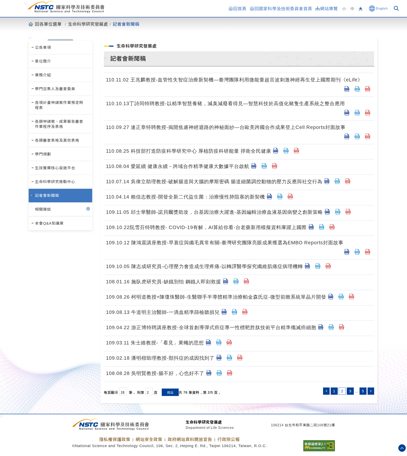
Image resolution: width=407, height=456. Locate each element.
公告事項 (43, 47)
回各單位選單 (48, 24)
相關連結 (43, 209)
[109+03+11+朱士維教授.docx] (208, 342)
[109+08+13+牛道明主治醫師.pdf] (245, 312)
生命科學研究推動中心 (55, 182)
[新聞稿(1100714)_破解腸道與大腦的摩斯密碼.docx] (327, 181)
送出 (170, 392)
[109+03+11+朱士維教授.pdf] (229, 342)
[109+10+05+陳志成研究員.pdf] (328, 266)
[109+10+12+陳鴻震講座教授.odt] (357, 252)
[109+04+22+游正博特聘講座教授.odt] (331, 327)
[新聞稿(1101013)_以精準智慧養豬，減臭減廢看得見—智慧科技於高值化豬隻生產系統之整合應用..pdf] (367, 112)
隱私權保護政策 (114, 439)
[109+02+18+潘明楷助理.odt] (229, 357)
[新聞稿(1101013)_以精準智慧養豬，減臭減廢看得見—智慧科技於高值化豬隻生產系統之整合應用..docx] (347, 112)
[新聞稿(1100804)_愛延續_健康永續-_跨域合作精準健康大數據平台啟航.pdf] (274, 166)
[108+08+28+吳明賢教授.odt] (219, 373)
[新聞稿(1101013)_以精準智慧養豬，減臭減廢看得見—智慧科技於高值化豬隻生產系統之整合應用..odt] (357, 112)
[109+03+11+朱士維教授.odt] (219, 342)
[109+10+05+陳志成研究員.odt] (318, 266)
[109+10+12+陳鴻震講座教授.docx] (347, 252)
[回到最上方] (402, 448)
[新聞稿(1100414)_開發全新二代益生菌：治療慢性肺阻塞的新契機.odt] (280, 196)
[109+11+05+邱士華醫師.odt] (337, 211)
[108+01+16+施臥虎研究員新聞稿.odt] (236, 281)
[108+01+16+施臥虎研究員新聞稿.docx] (225, 281)
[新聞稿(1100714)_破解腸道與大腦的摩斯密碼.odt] (337, 181)
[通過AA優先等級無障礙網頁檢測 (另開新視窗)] (319, 444)
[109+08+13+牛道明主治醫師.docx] (224, 312)
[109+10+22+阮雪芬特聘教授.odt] (321, 227)
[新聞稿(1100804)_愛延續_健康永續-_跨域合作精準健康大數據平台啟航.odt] (264, 166)
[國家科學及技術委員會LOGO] (66, 7)
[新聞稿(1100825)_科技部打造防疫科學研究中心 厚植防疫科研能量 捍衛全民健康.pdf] (296, 150)
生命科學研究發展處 (88, 24)
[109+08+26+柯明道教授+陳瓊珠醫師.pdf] (351, 296)
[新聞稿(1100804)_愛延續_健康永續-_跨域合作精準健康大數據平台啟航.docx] (253, 166)
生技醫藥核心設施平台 (55, 168)
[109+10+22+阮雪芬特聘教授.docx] (311, 227)
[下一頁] (371, 391)
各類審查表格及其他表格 (57, 140)
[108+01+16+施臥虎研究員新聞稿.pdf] (246, 281)
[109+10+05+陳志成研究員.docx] (307, 266)
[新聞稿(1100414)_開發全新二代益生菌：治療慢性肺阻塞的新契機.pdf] (290, 196)
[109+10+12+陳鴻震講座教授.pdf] (367, 252)
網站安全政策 (149, 439)
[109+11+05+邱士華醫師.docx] (327, 211)
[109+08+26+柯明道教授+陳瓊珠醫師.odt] (341, 296)
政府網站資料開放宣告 (190, 439)
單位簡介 (43, 61)
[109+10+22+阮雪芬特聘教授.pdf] (332, 227)
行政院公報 (228, 439)
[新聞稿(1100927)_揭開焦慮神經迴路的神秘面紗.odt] (357, 136)
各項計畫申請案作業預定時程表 (59, 105)
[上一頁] (326, 391)
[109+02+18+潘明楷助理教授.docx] (219, 357)
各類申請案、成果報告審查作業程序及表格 (59, 124)
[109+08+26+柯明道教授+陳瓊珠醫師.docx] (330, 296)
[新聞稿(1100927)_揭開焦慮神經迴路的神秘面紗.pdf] (367, 136)
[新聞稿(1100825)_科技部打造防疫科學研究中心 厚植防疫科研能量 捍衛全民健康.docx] (275, 150)
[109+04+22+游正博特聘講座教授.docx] (320, 327)
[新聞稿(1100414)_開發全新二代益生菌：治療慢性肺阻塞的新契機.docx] (269, 196)
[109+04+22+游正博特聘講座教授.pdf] (341, 327)
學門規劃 (43, 154)
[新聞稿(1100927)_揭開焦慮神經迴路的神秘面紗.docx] (347, 136)
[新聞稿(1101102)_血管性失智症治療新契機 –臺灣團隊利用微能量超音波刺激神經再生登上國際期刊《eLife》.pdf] (367, 89)
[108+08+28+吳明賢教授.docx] (209, 373)
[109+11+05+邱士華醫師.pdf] (348, 211)
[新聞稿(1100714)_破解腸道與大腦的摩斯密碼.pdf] (347, 181)
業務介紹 (43, 75)
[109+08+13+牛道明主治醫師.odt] (234, 312)
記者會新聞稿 (126, 24)
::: (26, 3)
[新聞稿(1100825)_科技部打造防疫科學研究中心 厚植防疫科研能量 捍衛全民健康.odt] (286, 150)
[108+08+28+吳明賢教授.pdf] (229, 373)
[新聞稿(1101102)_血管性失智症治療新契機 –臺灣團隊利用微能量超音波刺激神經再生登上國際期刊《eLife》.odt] (357, 89)
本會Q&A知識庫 (49, 223)
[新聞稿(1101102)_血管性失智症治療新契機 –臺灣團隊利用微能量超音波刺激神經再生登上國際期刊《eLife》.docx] (347, 89)
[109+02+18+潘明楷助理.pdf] (240, 357)
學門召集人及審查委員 (55, 89)
